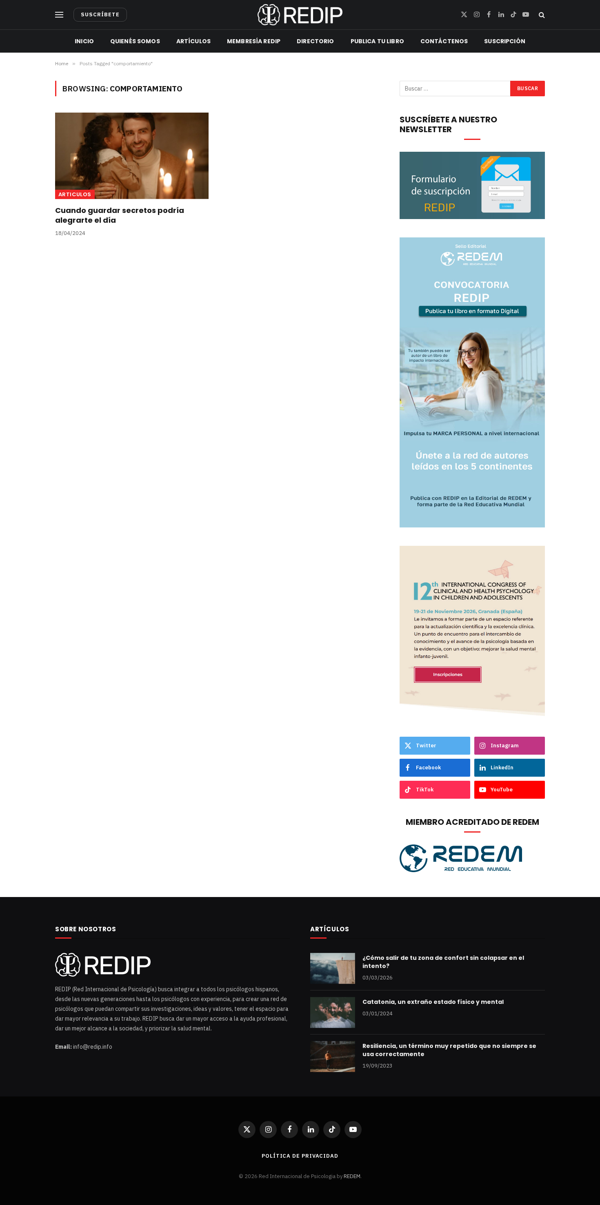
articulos (74, 194)
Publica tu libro (377, 41)
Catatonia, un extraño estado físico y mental (433, 1002)
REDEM (352, 1176)
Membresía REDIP (253, 41)
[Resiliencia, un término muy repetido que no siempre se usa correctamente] (332, 1056)
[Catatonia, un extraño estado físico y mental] (332, 1012)
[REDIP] (300, 14)
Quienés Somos (135, 41)
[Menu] (59, 15)
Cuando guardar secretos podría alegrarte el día (119, 215)
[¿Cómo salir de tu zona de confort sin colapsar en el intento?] (332, 968)
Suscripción (504, 41)
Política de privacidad (300, 1155)
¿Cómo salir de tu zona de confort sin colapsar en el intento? (443, 962)
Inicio (84, 41)
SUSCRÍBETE (100, 14)
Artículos (193, 41)
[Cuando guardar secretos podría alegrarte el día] (132, 156)
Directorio (315, 41)
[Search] (541, 15)
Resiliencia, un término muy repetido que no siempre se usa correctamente (449, 1050)
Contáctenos (444, 41)
